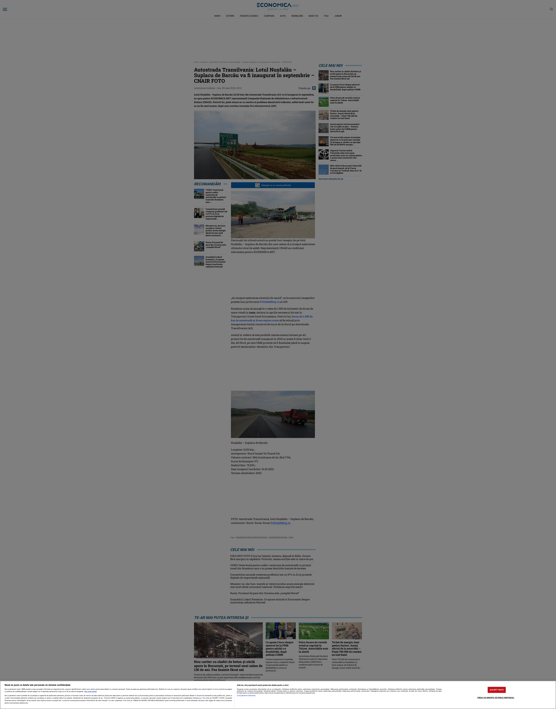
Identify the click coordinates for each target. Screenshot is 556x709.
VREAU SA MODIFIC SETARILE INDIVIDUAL (495, 698)
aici (200, 698)
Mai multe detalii (90, 691)
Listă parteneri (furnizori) (246, 696)
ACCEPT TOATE (497, 690)
